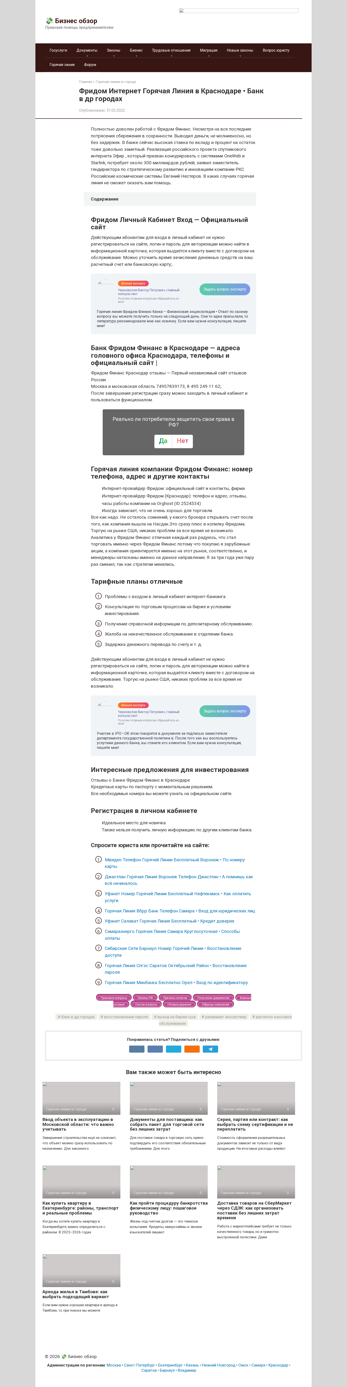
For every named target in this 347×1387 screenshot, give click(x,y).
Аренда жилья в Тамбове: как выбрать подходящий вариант (75, 1294)
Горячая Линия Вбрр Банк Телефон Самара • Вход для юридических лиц (180, 911)
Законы (113, 50)
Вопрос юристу (276, 50)
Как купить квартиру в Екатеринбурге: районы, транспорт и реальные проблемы (80, 1208)
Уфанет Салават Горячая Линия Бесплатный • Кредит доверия (169, 921)
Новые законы (240, 50)
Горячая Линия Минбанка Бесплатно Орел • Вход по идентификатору (176, 982)
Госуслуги (58, 50)
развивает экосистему (225, 1016)
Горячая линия (62, 64)
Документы (86, 50)
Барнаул (167, 1370)
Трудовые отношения (171, 50)
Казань (192, 1365)
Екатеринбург (170, 1365)
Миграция (208, 50)
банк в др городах (78, 1016)
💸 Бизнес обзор (71, 21)
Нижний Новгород (218, 1365)
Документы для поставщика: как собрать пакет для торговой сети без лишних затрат (167, 1124)
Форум (90, 64)
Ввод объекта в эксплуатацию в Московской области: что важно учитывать (78, 1124)
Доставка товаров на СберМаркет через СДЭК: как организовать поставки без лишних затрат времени (254, 1210)
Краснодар (278, 1365)
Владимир (187, 1370)
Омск (243, 1365)
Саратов (149, 1370)
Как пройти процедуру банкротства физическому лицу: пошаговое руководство (169, 1208)
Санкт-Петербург (139, 1365)
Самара (258, 1365)
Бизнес (136, 50)
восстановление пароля (126, 1016)
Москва (114, 1365)
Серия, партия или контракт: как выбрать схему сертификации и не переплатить (255, 1124)
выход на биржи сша (176, 1016)
